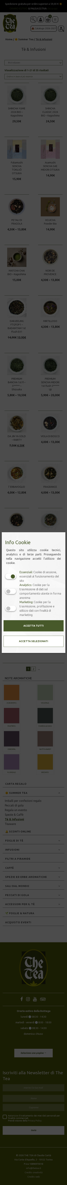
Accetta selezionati (33, 641)
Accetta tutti (33, 625)
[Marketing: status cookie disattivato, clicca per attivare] (10, 608)
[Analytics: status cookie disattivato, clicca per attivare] (10, 591)
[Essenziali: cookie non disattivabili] (10, 576)
